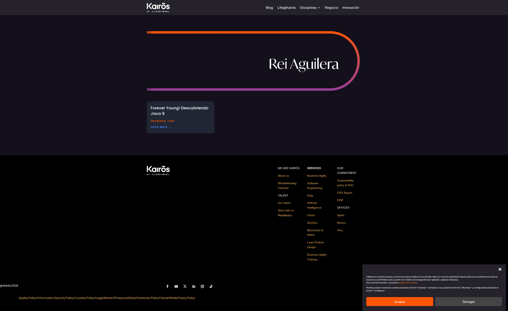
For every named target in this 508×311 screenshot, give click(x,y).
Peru (340, 230)
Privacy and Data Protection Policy (136, 297)
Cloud (311, 215)
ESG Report (344, 192)
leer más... (161, 127)
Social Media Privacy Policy (178, 297)
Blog (269, 7)
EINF (340, 200)
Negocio (331, 7)
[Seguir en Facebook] (167, 286)
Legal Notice (104, 297)
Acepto (399, 301)
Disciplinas (308, 7)
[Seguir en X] (185, 286)
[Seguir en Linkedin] (193, 286)
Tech (170, 121)
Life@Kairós (286, 7)
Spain (340, 215)
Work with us (286, 210)
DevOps (312, 222)
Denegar (469, 301)
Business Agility (316, 175)
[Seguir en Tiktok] (211, 286)
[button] (500, 269)
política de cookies (408, 282)
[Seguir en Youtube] (176, 286)
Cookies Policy (85, 297)
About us (283, 175)
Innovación (351, 7)
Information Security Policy (56, 297)
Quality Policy (28, 297)
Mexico (341, 222)
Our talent (284, 202)
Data (310, 195)
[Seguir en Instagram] (202, 286)
